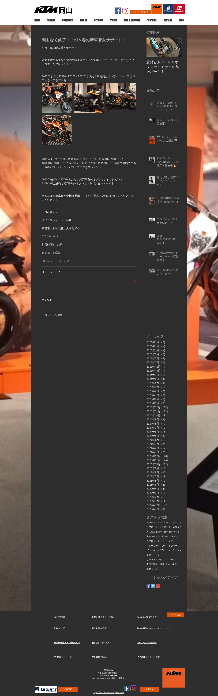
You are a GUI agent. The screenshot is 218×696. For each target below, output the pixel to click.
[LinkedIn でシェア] (58, 271)
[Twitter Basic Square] (153, 586)
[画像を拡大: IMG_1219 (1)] (121, 98)
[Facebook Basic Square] (148, 586)
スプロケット (153, 541)
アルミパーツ (164, 522)
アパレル (151, 522)
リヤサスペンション (157, 559)
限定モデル (152, 569)
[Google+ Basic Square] (158, 586)
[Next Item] (176, 47)
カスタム (177, 527)
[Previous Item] (151, 47)
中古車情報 (152, 564)
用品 (168, 564)
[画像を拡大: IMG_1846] (57, 98)
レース (172, 559)
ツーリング (167, 541)
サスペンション (169, 536)
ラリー (160, 555)
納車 (174, 564)
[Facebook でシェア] (43, 271)
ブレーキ (151, 550)
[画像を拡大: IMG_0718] (57, 130)
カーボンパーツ (172, 532)
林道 (162, 564)
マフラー (161, 550)
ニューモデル (153, 545)
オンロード (165, 527)
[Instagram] (125, 11)
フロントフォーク (171, 545)
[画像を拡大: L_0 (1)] (89, 98)
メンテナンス (175, 550)
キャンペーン (153, 536)
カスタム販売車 (154, 532)
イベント (177, 522)
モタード (151, 555)
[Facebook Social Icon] (118, 11)
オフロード (152, 527)
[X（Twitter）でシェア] (51, 271)
